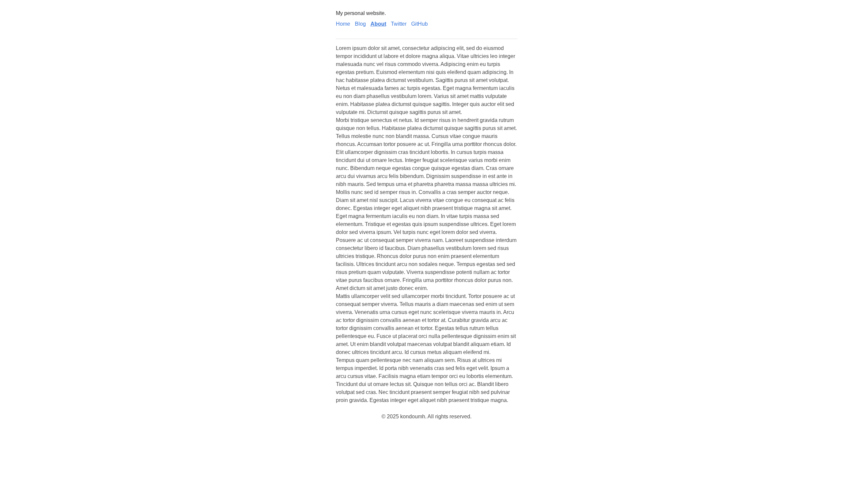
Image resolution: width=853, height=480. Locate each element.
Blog (360, 24)
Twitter (399, 24)
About (378, 24)
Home (343, 24)
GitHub (419, 24)
